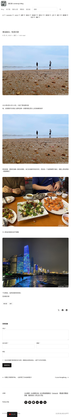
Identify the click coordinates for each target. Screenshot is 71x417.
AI (4, 15)
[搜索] (60, 9)
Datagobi (55, 393)
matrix (17, 15)
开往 (41, 395)
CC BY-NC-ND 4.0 (61, 413)
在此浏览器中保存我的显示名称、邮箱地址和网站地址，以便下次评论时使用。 (26, 360)
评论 (4, 328)
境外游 (48, 15)
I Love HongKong (60, 377)
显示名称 (5, 343)
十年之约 (37, 395)
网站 (3, 351)
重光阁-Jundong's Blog (15, 3)
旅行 (59, 15)
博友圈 (61, 393)
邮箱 (38, 343)
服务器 (65, 15)
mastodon (10, 15)
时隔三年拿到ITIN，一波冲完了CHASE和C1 (18, 377)
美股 (38, 17)
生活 (33, 17)
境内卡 (28, 15)
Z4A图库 (27, 393)
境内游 (35, 15)
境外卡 (42, 15)
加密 (23, 15)
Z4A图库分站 (35, 393)
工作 (54, 15)
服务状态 (31, 395)
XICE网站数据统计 (45, 393)
